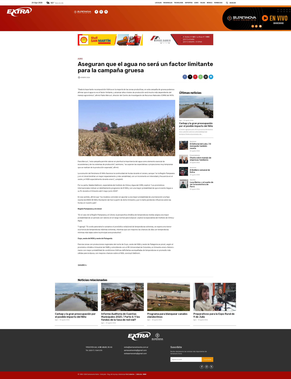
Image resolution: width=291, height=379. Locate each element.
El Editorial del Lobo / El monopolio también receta (200, 146)
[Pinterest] (195, 77)
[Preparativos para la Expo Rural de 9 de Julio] (214, 297)
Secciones (193, 141)
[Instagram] (101, 12)
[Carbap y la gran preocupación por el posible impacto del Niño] (196, 107)
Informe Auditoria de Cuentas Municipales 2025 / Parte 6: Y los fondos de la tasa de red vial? (120, 316)
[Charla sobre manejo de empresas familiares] (183, 159)
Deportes (192, 180)
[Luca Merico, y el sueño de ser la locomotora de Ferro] (183, 183)
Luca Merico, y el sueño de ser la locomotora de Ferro (201, 184)
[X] (106, 12)
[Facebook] (96, 12)
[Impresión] (205, 77)
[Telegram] (211, 77)
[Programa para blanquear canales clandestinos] (168, 297)
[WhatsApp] (200, 77)
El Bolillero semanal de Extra (200, 171)
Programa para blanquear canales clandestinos (167, 315)
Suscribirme (207, 359)
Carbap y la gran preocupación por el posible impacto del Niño (196, 124)
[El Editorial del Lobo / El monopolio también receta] (183, 145)
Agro (80, 59)
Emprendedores (195, 155)
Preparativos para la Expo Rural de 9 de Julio (214, 315)
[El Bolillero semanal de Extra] (183, 171)
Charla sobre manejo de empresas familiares (200, 159)
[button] (230, 2)
